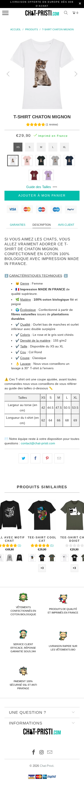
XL (64, 147)
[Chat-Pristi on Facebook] (33, 753)
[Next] (75, 74)
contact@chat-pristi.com (38, 443)
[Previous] (8, 74)
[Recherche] (66, 13)
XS (17, 147)
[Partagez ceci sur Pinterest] (47, 458)
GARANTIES (17, 224)
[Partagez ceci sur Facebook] (35, 458)
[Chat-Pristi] (42, 14)
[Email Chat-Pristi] (49, 753)
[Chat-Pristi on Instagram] (42, 753)
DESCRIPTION (41, 224)
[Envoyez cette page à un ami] (59, 458)
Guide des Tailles (38, 187)
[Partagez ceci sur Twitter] (23, 458)
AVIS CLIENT (66, 224)
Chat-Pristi (47, 765)
